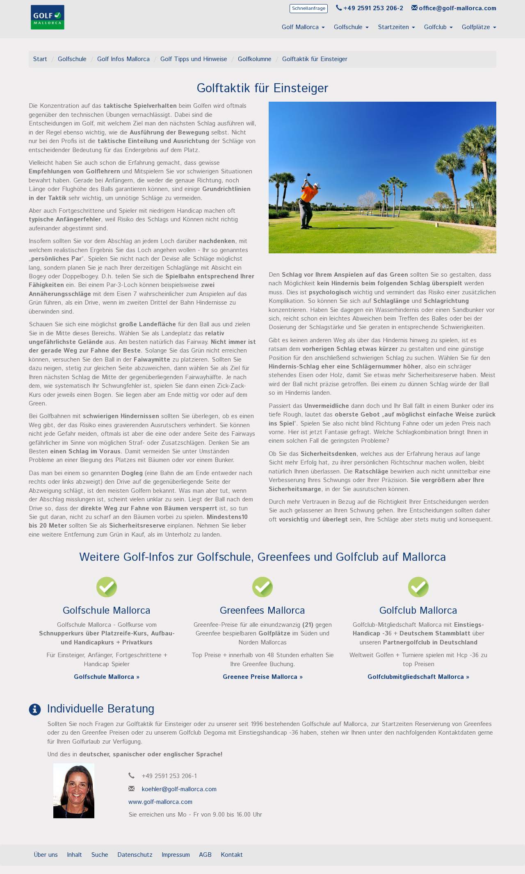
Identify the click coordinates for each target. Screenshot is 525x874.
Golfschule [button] (349, 27)
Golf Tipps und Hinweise (193, 59)
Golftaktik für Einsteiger (314, 59)
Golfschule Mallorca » (106, 677)
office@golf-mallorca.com (457, 8)
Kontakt (232, 855)
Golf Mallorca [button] (301, 27)
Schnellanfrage (308, 8)
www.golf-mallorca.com (160, 802)
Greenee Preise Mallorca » (263, 677)
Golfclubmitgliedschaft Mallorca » (418, 677)
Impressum (176, 855)
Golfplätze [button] (477, 27)
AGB (205, 855)
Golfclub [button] (436, 27)
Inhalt (74, 855)
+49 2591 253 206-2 (373, 8)
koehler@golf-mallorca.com (179, 789)
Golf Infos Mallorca (123, 59)
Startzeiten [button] (394, 27)
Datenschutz (135, 855)
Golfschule (72, 59)
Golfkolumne (255, 59)
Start (40, 59)
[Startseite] (47, 27)
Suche (99, 855)
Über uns (46, 855)
